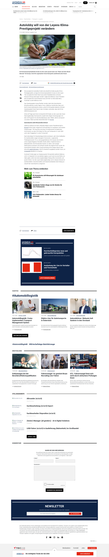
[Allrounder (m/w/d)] (17, 398)
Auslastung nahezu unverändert (51, 270)
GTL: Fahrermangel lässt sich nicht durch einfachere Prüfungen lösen (83, 376)
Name (57, 458)
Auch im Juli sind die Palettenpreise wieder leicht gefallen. (57, 255)
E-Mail (35, 458)
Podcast (56, 6)
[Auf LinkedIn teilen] (21, 97)
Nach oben (92, 540)
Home (21, 19)
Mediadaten (66, 548)
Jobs (80, 2)
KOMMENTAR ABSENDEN (54, 490)
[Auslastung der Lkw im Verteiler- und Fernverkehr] (32, 267)
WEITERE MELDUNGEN (20, 335)
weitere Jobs (32, 436)
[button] (54, 549)
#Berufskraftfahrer (23, 371)
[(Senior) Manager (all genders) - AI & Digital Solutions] (18, 422)
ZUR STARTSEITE (69, 231)
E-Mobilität (27, 151)
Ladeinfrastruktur (34, 149)
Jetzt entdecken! (85, 553)
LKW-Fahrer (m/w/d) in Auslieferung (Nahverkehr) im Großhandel (53, 428)
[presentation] (96, 12)
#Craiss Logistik (22, 315)
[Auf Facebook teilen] (20, 91)
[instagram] (54, 537)
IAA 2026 (34, 6)
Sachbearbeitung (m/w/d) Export (40, 406)
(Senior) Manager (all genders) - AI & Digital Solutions (48, 421)
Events (49, 6)
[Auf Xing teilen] (21, 101)
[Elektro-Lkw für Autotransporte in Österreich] (54, 306)
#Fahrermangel (51, 371)
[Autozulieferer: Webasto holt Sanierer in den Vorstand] (83, 306)
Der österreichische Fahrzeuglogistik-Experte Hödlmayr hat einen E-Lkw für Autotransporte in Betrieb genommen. (54, 326)
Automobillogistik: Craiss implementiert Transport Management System (22, 320)
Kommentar (37, 464)
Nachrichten (26, 6)
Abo (85, 2)
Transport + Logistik (37, 19)
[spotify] (62, 537)
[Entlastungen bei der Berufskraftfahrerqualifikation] (25, 361)
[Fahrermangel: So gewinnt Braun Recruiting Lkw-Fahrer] (54, 361)
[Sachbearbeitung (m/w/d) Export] (18, 406)
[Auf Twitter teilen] (21, 94)
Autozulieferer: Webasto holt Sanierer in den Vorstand (81, 319)
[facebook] (46, 537)
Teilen (35, 83)
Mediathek (42, 6)
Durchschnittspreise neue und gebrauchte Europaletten (56, 252)
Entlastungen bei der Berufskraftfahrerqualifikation (24, 375)
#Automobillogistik (25, 295)
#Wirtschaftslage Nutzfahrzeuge (42, 344)
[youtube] (50, 537)
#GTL (77, 371)
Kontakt (76, 548)
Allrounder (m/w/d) (34, 399)
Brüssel (26, 127)
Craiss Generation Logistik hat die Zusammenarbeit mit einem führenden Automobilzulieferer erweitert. (24, 326)
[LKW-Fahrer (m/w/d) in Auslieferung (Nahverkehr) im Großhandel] (18, 429)
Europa (52, 119)
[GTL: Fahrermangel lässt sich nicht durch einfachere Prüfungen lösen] (83, 361)
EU (36, 93)
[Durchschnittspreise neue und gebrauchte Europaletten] (32, 252)
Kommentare (25, 83)
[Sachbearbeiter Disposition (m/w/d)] (18, 413)
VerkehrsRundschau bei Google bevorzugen (61, 83)
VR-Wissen (64, 6)
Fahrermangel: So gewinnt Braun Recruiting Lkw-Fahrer (54, 375)
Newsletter (70, 2)
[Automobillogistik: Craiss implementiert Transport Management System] (25, 306)
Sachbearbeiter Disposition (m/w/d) (41, 413)
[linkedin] (58, 537)
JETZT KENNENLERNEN (47, 278)
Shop (76, 2)
